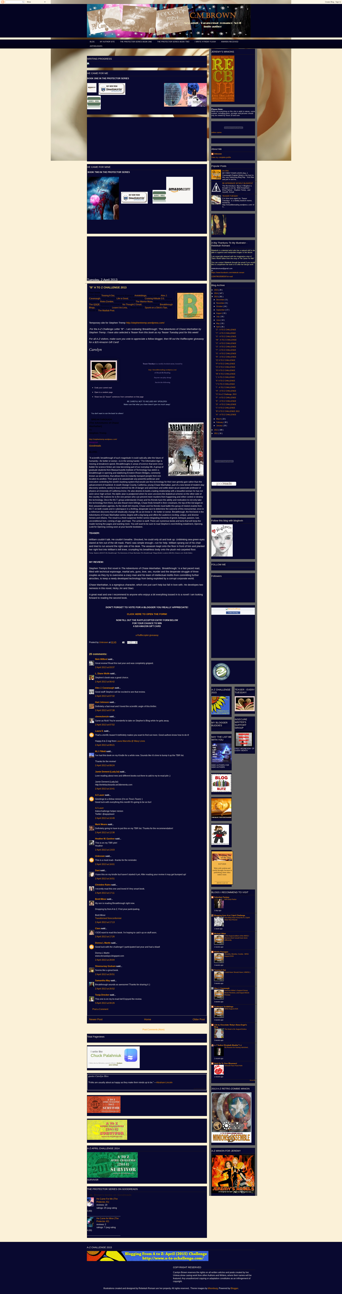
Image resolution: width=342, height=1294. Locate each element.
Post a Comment (100, 1009)
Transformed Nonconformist (108, 918)
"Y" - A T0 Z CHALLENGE (226, 333)
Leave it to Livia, (119, 307)
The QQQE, (94, 304)
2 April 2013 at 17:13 (105, 922)
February (220, 422)
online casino (216, 132)
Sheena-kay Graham (105, 966)
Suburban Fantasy (221, 897)
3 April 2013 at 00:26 (105, 1003)
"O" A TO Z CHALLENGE (225, 367)
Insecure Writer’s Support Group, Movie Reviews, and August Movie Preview (236, 993)
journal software (111, 1063)
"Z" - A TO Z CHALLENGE (226, 330)
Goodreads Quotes (200, 1088)
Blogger (234, 1288)
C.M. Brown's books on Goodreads (109, 1194)
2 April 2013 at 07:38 (105, 710)
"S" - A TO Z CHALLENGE (226, 354)
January (219, 426)
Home (147, 1019)
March (219, 419)
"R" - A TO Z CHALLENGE (226, 357)
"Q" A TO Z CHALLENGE (225, 360)
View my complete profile (221, 157)
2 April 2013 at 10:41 (105, 789)
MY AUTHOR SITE (107, 42)
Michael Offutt (220, 934)
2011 (216, 433)
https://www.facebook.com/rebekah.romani (227, 272)
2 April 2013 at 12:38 (105, 832)
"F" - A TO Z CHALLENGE (226, 398)
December (220, 300)
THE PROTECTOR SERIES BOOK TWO (173, 42)
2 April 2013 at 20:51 (105, 974)
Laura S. (99, 731)
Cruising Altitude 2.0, (154, 298)
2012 (216, 430)
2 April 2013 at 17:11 (104, 893)
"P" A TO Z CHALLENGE (225, 364)
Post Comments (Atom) (153, 1029)
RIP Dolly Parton (230, 899)
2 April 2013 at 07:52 (105, 725)
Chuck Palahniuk (106, 1055)
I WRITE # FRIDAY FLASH (205, 42)
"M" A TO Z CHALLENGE (225, 374)
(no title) (225, 171)
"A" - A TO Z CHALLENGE (226, 415)
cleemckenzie (102, 716)
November (220, 303)
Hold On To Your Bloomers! (225, 1063)
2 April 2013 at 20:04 (105, 960)
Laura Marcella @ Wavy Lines (131, 741)
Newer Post (95, 1019)
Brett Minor (100, 899)
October (219, 306)
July (218, 317)
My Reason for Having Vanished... (236, 1047)
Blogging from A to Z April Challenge (229, 915)
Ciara (97, 928)
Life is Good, (123, 298)
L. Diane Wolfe (102, 673)
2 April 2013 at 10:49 (105, 818)
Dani (97, 870)
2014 (216, 293)
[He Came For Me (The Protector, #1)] (91, 1202)
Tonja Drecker (102, 995)
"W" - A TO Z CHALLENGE (226, 340)
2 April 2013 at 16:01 (105, 864)
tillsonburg (213, 1288)
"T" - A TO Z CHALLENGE (226, 350)
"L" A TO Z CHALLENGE (225, 377)
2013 (216, 297)
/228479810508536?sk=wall (222, 277)
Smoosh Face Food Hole (233, 1066)
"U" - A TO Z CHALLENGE (226, 347)
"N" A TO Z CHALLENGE (225, 370)
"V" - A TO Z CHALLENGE (226, 343)
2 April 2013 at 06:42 (105, 682)
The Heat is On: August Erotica (235, 1029)
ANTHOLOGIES (96, 46)
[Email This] (128, 642)
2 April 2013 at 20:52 (105, 989)
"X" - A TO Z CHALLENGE (226, 337)
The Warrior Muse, (144, 301)
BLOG (92, 42)
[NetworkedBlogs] (233, 609)
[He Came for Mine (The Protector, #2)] (91, 1222)
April (218, 327)
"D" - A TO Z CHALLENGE (226, 404)
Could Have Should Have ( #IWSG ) (237, 972)
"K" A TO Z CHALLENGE (225, 381)
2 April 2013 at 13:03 (105, 850)
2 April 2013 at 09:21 (105, 745)
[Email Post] (123, 642)
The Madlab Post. (106, 310)
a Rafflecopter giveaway (147, 635)
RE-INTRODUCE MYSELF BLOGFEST (237, 183)
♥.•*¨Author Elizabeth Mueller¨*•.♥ (228, 1045)
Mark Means (101, 824)
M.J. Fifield (100, 751)
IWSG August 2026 (231, 1009)
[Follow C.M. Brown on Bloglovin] (222, 556)
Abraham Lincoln (164, 1082)
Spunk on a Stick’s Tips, (156, 307)
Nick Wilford (101, 659)
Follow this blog (233, 612)
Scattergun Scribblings (223, 1007)
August (219, 313)
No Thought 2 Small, (132, 304)
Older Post (199, 1019)
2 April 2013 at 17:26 (105, 936)
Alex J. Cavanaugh (104, 688)
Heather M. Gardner (105, 839)
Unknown (104, 642)
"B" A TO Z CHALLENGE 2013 (227, 411)
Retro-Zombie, (107, 301)
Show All (252, 1080)
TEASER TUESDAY (230, 196)
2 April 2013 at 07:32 (105, 696)
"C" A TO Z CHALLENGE (225, 408)
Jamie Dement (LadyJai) (107, 772)
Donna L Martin (103, 943)
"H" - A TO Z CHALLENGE (226, 391)
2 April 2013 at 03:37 (105, 667)
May (218, 323)
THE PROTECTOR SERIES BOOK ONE (136, 42)
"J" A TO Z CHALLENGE (225, 384)
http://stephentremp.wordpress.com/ (145, 322)
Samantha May (102, 980)
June (218, 320)
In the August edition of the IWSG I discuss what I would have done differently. (236, 938)
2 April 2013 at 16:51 (105, 878)
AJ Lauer (99, 795)
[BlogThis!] (131, 642)
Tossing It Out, (108, 295)
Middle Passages (221, 952)
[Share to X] (133, 642)
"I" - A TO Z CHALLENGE (226, 387)
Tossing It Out (220, 970)
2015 (216, 290)
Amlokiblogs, (141, 295)
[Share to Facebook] (136, 642)
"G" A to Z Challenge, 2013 (226, 394)
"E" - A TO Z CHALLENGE (226, 401)
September (220, 310)
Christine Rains (103, 885)
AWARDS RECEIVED (229, 42)
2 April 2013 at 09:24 (105, 765)
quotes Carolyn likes (98, 1076)
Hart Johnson (102, 702)
